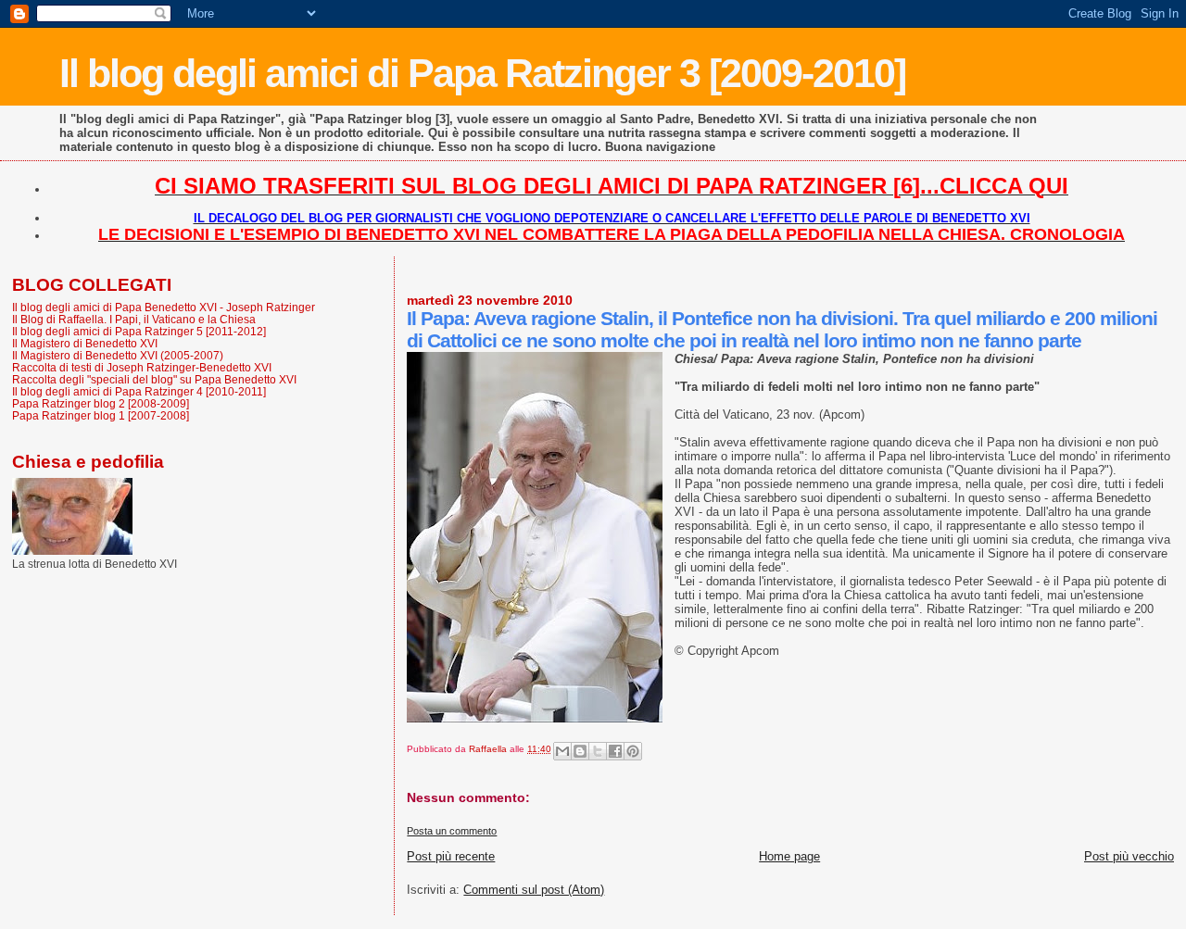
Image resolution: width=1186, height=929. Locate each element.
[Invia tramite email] (562, 751)
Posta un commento (452, 830)
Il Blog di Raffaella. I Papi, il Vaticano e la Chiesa (134, 319)
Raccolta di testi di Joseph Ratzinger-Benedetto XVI (141, 367)
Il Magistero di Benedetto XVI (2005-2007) (117, 355)
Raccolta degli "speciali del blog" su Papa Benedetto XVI (154, 379)
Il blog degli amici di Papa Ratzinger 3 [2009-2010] (482, 73)
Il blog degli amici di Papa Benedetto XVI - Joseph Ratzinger (163, 307)
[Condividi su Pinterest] (633, 751)
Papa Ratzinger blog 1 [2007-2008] (100, 415)
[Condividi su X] (597, 751)
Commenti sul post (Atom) (533, 890)
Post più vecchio (1129, 856)
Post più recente (451, 856)
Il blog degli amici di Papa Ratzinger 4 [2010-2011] (139, 391)
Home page (789, 856)
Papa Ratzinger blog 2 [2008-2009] (100, 403)
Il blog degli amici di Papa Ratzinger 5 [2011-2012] (139, 331)
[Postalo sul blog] (580, 751)
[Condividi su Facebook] (615, 751)
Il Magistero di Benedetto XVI (85, 343)
